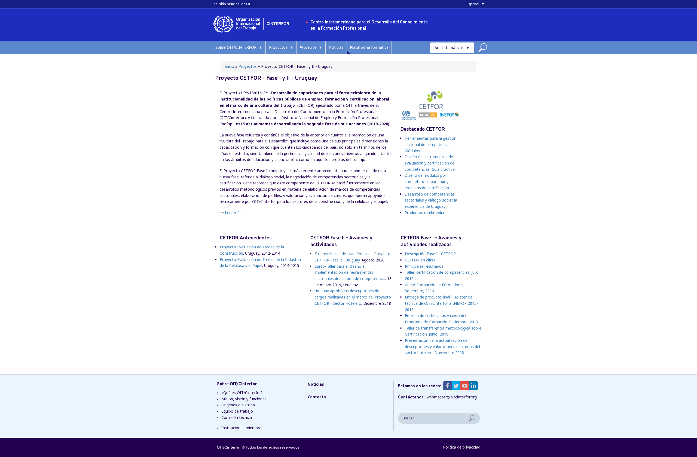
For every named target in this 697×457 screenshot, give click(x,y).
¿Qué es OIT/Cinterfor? (242, 392)
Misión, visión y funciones (244, 398)
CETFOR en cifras (420, 260)
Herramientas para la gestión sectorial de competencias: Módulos (430, 144)
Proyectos (308, 47)
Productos (278, 47)
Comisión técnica (236, 417)
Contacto (317, 396)
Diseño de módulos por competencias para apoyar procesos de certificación (428, 181)
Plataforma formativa (369, 47)
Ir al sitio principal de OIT (232, 4)
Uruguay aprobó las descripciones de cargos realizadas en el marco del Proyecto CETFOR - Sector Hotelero (352, 297)
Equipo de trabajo (237, 411)
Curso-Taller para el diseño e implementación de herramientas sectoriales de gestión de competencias (349, 272)
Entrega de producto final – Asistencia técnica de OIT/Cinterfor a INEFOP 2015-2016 (441, 303)
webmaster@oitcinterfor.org (452, 397)
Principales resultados (424, 266)
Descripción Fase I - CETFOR (430, 253)
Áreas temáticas (449, 47)
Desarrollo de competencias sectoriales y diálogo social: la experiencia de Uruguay (431, 200)
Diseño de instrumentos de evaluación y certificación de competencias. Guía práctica (430, 163)
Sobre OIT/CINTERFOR (235, 47)
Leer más (233, 212)
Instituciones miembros (242, 427)
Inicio (229, 66)
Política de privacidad (461, 447)
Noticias (336, 47)
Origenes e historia (238, 404)
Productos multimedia (424, 212)
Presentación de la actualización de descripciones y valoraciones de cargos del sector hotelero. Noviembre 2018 (442, 346)
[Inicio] (253, 33)
